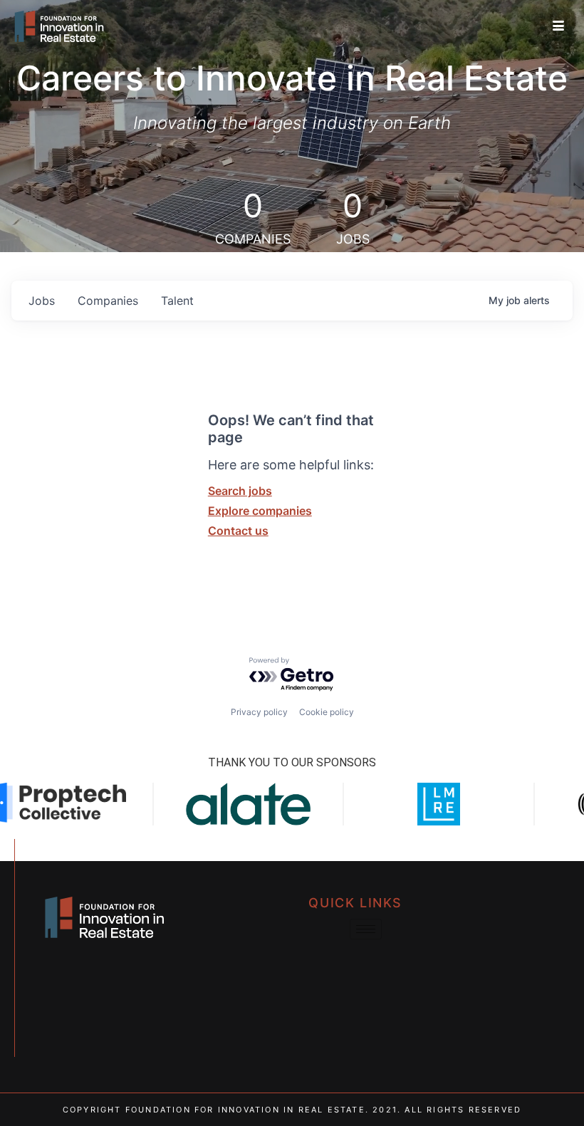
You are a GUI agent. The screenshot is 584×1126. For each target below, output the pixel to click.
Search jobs (240, 491)
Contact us (238, 530)
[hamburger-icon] (558, 26)
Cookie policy (326, 712)
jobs (41, 300)
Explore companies (260, 511)
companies (108, 300)
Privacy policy (259, 712)
